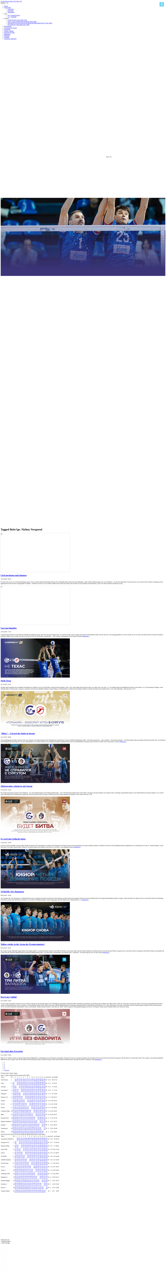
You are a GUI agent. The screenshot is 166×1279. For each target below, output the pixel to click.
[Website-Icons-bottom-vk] (5, 1260)
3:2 (18, 1080)
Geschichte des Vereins (10, 28)
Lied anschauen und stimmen (14, 575)
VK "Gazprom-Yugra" (14, 15)
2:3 (20, 1080)
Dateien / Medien (9, 31)
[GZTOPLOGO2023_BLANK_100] (11, 1)
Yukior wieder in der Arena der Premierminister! (23, 944)
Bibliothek (7, 35)
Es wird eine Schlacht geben (13, 839)
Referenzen (7, 34)
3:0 (15, 1080)
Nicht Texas (6, 681)
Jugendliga (10, 10)
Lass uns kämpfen (9, 628)
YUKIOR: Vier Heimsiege (12, 892)
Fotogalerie (7, 29)
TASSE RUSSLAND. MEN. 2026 (17, 20)
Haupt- (6, 6)
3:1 (15, 1079)
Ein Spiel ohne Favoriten (12, 1051)
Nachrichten (7, 7)
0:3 (13, 1084)
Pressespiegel (7, 26)
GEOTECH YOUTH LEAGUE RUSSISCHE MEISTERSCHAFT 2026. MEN (30, 23)
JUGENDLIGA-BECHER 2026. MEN (18, 25)
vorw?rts (6, 1070)
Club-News (11, 9)
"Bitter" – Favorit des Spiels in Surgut (18, 733)
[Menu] (162, 4)
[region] (83, 279)
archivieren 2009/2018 (10, 39)
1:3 (20, 1079)
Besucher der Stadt (9, 32)
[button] (83, 512)
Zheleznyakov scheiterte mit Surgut (16, 786)
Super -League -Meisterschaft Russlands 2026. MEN (22, 21)
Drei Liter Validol (9, 997)
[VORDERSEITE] (5, 1251)
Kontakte (6, 37)
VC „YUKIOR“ (12, 17)
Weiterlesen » (85, 636)
